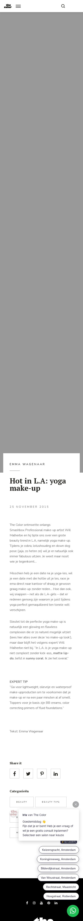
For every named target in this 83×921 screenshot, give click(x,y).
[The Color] (8, 6)
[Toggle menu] (18, 6)
